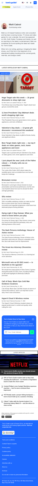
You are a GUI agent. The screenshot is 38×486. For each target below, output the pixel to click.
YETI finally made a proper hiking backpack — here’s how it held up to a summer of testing (19, 395)
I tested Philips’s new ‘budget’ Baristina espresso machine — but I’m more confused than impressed (20, 388)
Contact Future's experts (9, 443)
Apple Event (16, 7)
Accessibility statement (8, 455)
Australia (8, 416)
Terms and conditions (8, 440)
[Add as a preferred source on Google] (8, 433)
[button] (35, 2)
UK (3, 416)
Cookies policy (6, 451)
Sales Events (5, 73)
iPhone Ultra (29, 7)
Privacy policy (6, 447)
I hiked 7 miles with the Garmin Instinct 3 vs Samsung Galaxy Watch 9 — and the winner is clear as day (19, 403)
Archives (4, 470)
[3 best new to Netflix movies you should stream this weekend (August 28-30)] (19, 364)
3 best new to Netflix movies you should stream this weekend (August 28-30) (19, 372)
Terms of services (22, 339)
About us (4, 467)
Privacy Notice (19, 340)
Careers (4, 459)
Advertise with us (7, 463)
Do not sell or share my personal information (15, 474)
